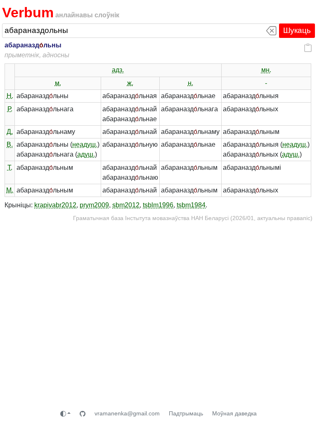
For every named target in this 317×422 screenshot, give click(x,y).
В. (10, 144)
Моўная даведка (234, 413)
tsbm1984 (191, 205)
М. (9, 190)
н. (190, 83)
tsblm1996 (158, 205)
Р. (9, 109)
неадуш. (84, 144)
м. (58, 83)
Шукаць (297, 30)
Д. (10, 131)
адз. (118, 69)
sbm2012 (126, 205)
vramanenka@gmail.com (127, 413)
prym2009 (94, 205)
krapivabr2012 (55, 205)
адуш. (86, 154)
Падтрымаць (186, 413)
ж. (130, 83)
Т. (9, 167)
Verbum (28, 12)
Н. (10, 95)
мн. (266, 69)
